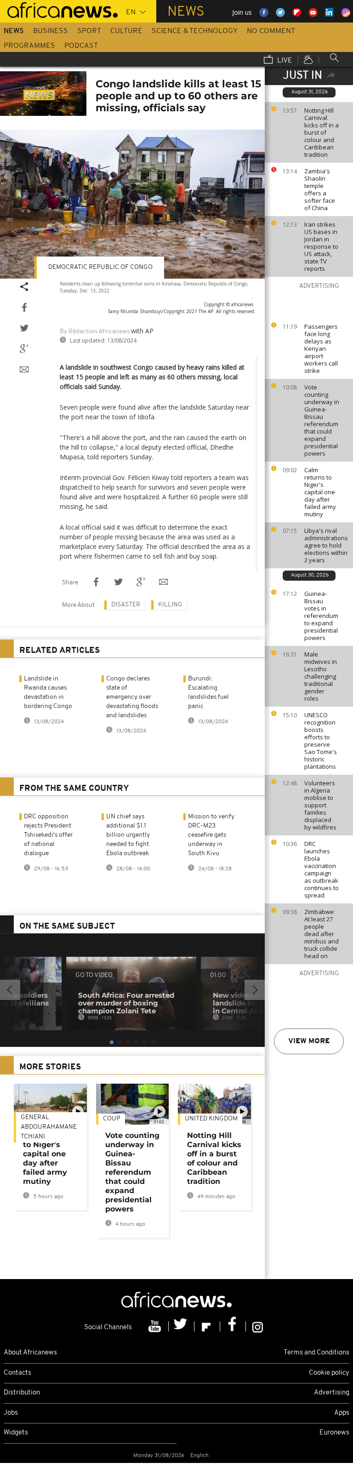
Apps (341, 1413)
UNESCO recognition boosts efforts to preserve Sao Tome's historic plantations (320, 740)
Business (50, 31)
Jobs (11, 1413)
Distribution (22, 1392)
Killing (170, 604)
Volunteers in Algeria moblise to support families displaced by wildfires (320, 805)
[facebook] (233, 1326)
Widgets (16, 1432)
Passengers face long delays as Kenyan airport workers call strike (321, 348)
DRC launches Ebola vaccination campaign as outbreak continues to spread (321, 869)
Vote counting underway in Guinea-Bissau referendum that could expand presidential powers (321, 420)
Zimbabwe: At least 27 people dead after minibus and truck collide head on (321, 934)
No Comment (271, 31)
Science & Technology (195, 31)
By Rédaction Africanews (95, 331)
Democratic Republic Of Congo (100, 267)
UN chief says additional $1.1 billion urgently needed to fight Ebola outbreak (128, 835)
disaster (125, 604)
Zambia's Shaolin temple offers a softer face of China (319, 189)
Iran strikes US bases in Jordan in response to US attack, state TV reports (321, 246)
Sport (89, 31)
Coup (111, 1118)
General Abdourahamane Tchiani (49, 1127)
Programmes (29, 46)
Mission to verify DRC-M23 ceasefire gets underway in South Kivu (211, 835)
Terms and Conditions (316, 1352)
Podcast (81, 46)
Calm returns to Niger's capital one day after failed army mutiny (320, 492)
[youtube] (156, 1326)
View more (309, 1041)
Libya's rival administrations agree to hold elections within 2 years (326, 545)
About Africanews (30, 1352)
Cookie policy (329, 1373)
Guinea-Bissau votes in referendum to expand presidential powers (321, 615)
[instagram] (257, 1326)
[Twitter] (181, 1326)
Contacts (17, 1373)
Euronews (334, 1432)
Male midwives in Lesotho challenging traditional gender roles (320, 676)
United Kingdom (211, 1118)
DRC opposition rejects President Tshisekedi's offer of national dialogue (48, 835)
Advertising (331, 1392)
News (14, 31)
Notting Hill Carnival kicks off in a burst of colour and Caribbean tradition (321, 132)
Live (283, 60)
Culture (126, 31)
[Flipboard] (207, 1326)
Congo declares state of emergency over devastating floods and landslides (132, 697)
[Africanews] (59, 9)
